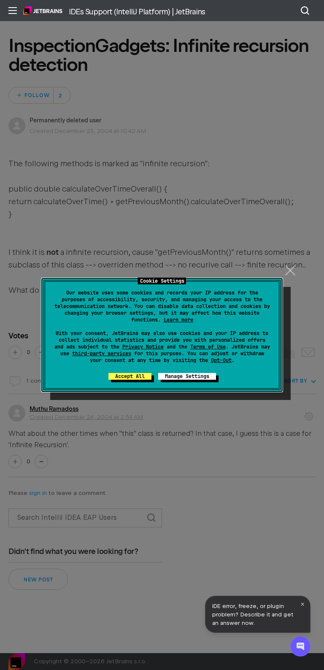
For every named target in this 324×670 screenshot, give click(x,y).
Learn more (178, 319)
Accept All (130, 376)
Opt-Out (221, 360)
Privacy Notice (143, 346)
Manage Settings (187, 376)
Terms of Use (208, 346)
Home (42, 10)
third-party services (101, 353)
